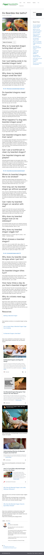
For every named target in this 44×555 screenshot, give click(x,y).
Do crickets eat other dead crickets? (9, 547)
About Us (36, 553)
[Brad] (5, 527)
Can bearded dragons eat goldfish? (36, 52)
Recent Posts (8, 520)
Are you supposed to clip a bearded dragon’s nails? (37, 26)
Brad (9, 523)
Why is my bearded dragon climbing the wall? (37, 43)
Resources (22, 5)
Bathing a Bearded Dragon (10, 315)
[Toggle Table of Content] (14, 42)
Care (20, 2)
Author (4, 520)
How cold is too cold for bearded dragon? (37, 60)
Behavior (29, 2)
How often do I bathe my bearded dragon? (37, 47)
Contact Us (40, 553)
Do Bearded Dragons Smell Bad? (11, 333)
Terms (33, 553)
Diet (24, 2)
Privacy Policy (29, 553)
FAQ (38, 2)
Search (34, 12)
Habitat (34, 2)
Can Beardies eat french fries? (8, 546)
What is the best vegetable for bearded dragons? (37, 35)
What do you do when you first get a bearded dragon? (37, 31)
